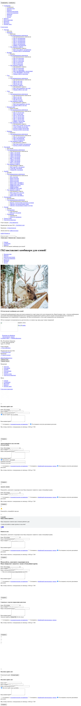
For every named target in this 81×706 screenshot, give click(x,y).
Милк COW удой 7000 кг (17, 184)
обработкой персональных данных (47, 466)
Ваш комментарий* (6, 421)
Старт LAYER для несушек (20, 127)
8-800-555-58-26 (14, 230)
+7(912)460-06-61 (13, 222)
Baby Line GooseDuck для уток (21, 104)
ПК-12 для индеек (18, 62)
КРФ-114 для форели (15, 217)
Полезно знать (8, 24)
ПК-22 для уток (17, 98)
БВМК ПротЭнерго (15, 185)
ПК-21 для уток (17, 97)
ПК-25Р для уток (17, 99)
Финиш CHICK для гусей (20, 89)
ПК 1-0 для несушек (18, 117)
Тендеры (9, 15)
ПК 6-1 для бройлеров (19, 42)
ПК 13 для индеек (18, 64)
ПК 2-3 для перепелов (19, 137)
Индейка (9, 52)
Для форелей (10, 214)
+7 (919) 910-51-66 (6, 352)
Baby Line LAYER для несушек (21, 125)
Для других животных (10, 220)
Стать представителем (7, 389)
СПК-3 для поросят (15, 155)
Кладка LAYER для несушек (21, 128)
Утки (8, 91)
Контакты (6, 21)
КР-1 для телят (14, 177)
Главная (6, 380)
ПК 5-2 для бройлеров (19, 41)
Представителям (8, 20)
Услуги (9, 17)
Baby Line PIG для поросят (17, 167)
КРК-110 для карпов (15, 212)
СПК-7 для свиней (15, 161)
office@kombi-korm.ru (6, 358)
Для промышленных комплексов (19, 35)
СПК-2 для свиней (15, 154)
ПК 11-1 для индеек (18, 59)
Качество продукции (12, 11)
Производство (11, 8)
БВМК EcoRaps (14, 187)
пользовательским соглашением (19, 424)
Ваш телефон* (4, 411)
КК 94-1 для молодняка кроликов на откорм (22, 202)
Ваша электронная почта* (8, 413)
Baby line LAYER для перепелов (22, 144)
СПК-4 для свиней (15, 157)
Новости (9, 10)
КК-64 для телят (14, 181)
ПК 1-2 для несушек (18, 119)
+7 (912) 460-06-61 (6, 348)
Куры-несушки (11, 107)
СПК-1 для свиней (15, 152)
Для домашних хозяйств (16, 47)
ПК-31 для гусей (17, 81)
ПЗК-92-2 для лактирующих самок (19, 204)
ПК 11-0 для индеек (18, 58)
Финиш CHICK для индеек (20, 74)
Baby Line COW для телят (17, 192)
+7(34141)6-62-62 (11, 228)
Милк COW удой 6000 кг (17, 182)
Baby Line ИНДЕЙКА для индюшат (23, 71)
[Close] (1, 514)
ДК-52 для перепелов (19, 139)
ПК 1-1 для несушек (18, 118)
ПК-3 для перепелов (18, 138)
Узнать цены (4, 238)
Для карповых (11, 210)
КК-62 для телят (14, 178)
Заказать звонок (5, 361)
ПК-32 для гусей (17, 82)
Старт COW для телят (16, 194)
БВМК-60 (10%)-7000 (16, 188)
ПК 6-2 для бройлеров (19, 44)
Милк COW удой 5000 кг (17, 195)
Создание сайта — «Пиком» (8, 338)
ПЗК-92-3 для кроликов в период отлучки (21, 205)
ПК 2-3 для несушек (18, 112)
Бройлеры (9, 32)
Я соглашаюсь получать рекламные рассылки (43, 424)
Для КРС (6, 171)
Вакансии (9, 14)
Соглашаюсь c (15, 424)
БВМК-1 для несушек (19, 121)
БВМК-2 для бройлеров (19, 45)
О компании (7, 5)
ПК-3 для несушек (18, 114)
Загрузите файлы (5, 617)
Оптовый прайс (15, 675)
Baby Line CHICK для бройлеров (22, 49)
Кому (2, 409)
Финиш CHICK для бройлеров (21, 51)
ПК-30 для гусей (17, 84)
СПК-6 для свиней (15, 159)
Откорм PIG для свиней (16, 170)
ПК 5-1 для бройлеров (19, 39)
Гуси (8, 75)
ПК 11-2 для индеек (18, 61)
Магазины (6, 23)
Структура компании (12, 13)
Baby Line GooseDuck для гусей (21, 88)
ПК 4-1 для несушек (18, 115)
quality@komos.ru (5, 233)
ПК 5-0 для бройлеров (19, 38)
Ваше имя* (4, 683)
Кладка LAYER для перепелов (21, 145)
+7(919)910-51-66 (19, 225)
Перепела (9, 131)
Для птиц (6, 29)
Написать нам (4, 359)
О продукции (4, 27)
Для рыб (6, 207)
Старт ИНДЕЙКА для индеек (21, 72)
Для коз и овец (8, 218)
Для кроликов (7, 197)
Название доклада (5, 461)
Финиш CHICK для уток (20, 105)
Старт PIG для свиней (16, 168)
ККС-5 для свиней (15, 158)
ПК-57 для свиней (15, 162)
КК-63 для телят (14, 180)
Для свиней (7, 147)
